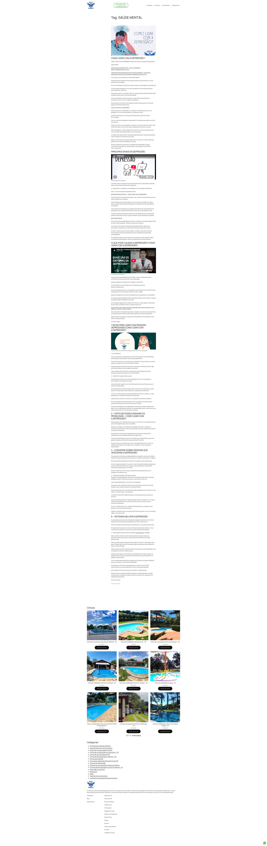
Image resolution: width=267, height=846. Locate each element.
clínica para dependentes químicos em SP (104, 761)
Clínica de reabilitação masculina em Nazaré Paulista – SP (165, 724)
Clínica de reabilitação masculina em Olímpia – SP (102, 683)
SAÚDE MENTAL (140, 533)
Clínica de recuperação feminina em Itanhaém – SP (165, 642)
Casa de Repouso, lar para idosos (101, 748)
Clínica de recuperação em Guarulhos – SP (104, 752)
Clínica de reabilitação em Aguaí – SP (165, 683)
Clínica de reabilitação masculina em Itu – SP (133, 642)
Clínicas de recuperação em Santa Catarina (104, 765)
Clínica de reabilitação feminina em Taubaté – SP (133, 683)
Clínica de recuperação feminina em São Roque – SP (133, 724)
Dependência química (97, 770)
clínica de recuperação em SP (100, 755)
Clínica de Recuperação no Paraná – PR (103, 757)
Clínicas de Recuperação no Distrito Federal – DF (106, 767)
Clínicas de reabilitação (98, 763)
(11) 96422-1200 (120, 6)
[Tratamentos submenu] (179, 5)
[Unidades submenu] (152, 5)
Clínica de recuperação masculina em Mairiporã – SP (102, 642)
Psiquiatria (93, 772)
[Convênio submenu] (160, 5)
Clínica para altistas (96, 759)
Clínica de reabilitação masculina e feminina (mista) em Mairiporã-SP (102, 724)
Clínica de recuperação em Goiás (101, 750)
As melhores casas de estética (100, 746)
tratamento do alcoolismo (98, 776)
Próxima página (136, 735)
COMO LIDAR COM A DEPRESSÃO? (128, 58)
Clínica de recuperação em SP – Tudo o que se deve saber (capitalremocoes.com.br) (125, 68)
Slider (92, 774)
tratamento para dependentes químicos (103, 778)
